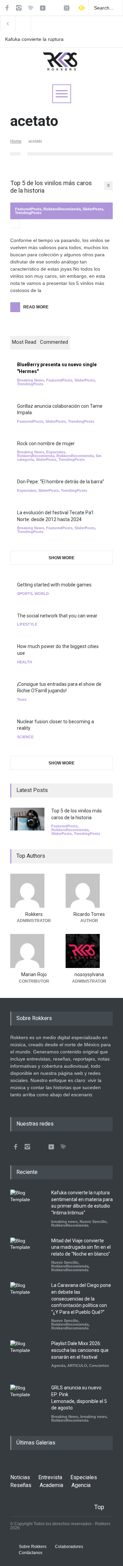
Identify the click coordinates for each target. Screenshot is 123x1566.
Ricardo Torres (89, 914)
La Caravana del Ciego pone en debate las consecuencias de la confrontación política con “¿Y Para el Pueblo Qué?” (81, 1298)
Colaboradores (69, 1546)
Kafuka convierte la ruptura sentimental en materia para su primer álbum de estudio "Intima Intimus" (35, 39)
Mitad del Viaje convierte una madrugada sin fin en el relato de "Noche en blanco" (81, 1247)
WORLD (42, 594)
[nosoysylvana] (89, 951)
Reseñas (20, 1485)
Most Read (24, 342)
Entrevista (50, 1477)
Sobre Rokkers (32, 1546)
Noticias (20, 1477)
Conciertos (99, 1365)
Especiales (55, 452)
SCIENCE (25, 737)
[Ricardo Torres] (89, 891)
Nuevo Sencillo (93, 1222)
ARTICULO (77, 1365)
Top (99, 1507)
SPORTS (24, 594)
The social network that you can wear (57, 615)
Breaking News (30, 380)
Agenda (58, 1365)
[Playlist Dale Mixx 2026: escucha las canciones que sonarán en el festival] (27, 1357)
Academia (51, 1485)
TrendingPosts (28, 213)
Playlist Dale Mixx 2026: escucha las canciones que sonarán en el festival (80, 1350)
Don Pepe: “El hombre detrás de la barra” (60, 481)
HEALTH (24, 662)
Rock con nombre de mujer (46, 443)
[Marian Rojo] (33, 951)
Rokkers (34, 914)
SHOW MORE (61, 557)
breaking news (64, 1222)
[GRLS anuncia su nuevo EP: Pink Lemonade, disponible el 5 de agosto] (27, 1402)
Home (16, 141)
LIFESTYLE (27, 624)
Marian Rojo (34, 974)
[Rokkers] (33, 891)
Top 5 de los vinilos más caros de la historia (51, 186)
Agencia (81, 1485)
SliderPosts (93, 209)
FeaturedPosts (28, 209)
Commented (54, 342)
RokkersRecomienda (62, 209)
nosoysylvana (89, 974)
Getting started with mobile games (54, 584)
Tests (22, 699)
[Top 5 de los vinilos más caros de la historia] (27, 819)
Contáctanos (30, 1552)
